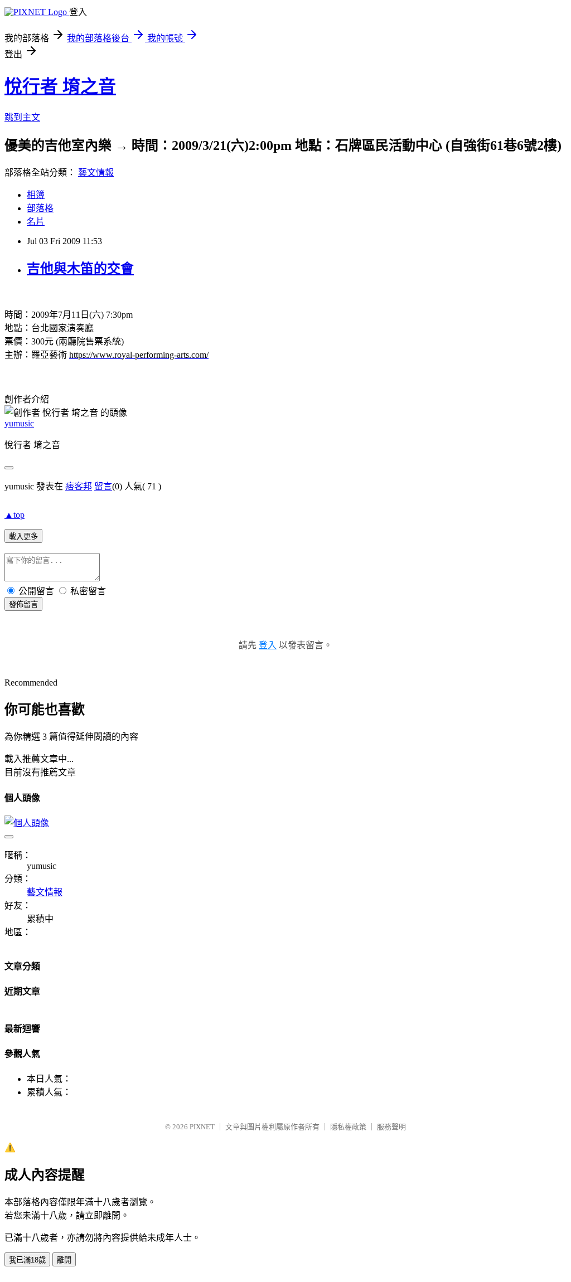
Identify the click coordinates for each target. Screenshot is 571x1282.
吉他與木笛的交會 (80, 268)
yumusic (19, 423)
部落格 (40, 208)
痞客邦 (78, 486)
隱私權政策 (348, 1127)
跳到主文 (22, 117)
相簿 (36, 195)
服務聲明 (391, 1127)
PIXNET (202, 1127)
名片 (36, 221)
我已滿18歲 (27, 1260)
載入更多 (23, 536)
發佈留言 (23, 604)
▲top (14, 514)
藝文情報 (96, 172)
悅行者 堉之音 (60, 86)
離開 (64, 1260)
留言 (103, 486)
